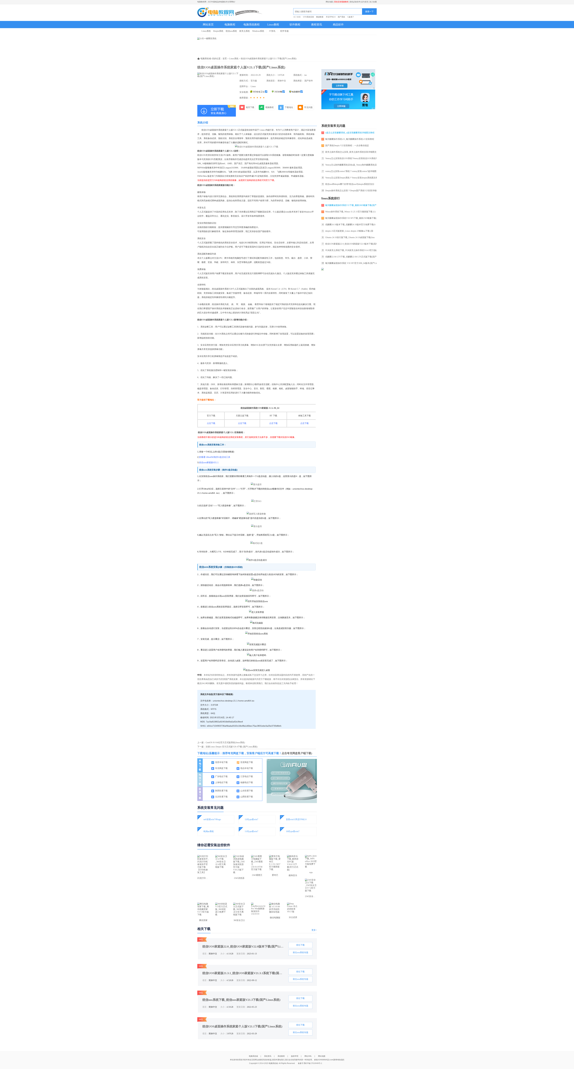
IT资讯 (272, 31)
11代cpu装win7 (251, 831)
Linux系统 (206, 31)
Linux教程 (273, 24)
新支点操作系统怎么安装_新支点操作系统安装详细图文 (351, 152)
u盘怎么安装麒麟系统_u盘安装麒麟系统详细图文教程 (349, 133)
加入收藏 (373, 2)
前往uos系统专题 (300, 952)
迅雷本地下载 (221, 762)
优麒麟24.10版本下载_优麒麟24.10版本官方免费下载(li (350, 224)
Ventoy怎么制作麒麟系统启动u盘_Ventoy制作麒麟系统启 (351, 165)
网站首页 (208, 24)
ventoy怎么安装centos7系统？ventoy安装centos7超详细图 (350, 171)
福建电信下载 (246, 782)
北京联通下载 (221, 797)
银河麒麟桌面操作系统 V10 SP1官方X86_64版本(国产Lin (351, 263)
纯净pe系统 (208, 831)
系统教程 (281, 1056)
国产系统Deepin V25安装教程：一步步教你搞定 (347, 145)
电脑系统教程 (252, 24)
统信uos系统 (231, 31)
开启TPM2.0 (330, 17)
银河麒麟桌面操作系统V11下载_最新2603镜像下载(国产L (351, 205)
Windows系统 (258, 31)
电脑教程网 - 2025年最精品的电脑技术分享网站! (216, 2)
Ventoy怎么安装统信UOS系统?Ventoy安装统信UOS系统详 (351, 158)
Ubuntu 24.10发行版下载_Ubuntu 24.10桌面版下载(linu (350, 237)
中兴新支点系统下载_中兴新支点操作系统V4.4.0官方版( (351, 250)
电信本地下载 (246, 768)
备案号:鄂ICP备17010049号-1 (310, 1063)
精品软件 (338, 24)
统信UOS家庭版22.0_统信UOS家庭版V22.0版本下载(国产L (352, 244)
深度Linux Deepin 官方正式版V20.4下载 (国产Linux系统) (232, 747)
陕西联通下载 (221, 791)
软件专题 (284, 31)
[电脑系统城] (230, 12)
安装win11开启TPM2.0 (296, 819)
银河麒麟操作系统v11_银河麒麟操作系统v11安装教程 (349, 139)
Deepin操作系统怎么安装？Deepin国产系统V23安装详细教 (351, 190)
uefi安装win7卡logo (212, 819)
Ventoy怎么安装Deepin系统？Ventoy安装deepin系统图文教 (351, 178)
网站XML (308, 1056)
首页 (225, 58)
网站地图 (329, 2)
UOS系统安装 (308, 17)
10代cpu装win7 (292, 831)
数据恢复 (319, 17)
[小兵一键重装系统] (206, 38)
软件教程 (295, 24)
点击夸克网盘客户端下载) (297, 753)
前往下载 (300, 945)
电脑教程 (230, 24)
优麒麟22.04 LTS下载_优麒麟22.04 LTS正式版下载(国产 (351, 257)
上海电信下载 (221, 782)
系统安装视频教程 (341, 2)
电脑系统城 (253, 1056)
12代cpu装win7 (251, 819)
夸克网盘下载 (221, 768)
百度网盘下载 (246, 762)
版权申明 (294, 1056)
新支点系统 (244, 31)
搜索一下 (369, 11)
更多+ (314, 930)
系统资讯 (267, 1056)
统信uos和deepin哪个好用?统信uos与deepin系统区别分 (349, 184)
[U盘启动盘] (293, 802)
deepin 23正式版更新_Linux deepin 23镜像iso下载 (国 (349, 231)
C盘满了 (350, 17)
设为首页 (364, 2)
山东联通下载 (246, 791)
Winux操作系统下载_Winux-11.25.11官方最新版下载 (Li (350, 212)
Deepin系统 (218, 31)
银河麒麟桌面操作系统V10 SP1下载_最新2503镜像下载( (351, 218)
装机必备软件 (355, 2)
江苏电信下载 (246, 776)
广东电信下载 (221, 776)
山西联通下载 (246, 797)
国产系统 (341, 17)
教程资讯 (316, 24)
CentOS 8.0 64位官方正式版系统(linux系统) (225, 742)
